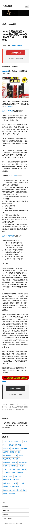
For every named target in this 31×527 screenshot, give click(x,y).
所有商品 (5, 506)
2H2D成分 (20, 408)
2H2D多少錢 (8, 408)
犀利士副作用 (7, 480)
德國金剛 (14, 462)
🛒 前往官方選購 (15, 389)
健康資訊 (12, 404)
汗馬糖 (14, 473)
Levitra (25, 441)
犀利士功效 (16, 480)
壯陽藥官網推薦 (7, 518)
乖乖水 (5, 445)
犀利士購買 (6, 483)
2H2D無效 (15, 409)
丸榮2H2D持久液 (7, 111)
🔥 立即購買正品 (15, 53)
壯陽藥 (15, 455)
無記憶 (5, 476)
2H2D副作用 (12, 406)
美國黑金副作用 (15, 486)
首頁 (3, 502)
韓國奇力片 (12, 493)
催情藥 (18, 452)
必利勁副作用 (13, 466)
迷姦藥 (25, 490)
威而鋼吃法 (16, 459)
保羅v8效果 (15, 448)
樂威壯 (24, 469)
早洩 (14, 469)
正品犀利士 (6, 473)
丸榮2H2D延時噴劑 (8, 236)
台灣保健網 (7, 6)
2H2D (4, 381)
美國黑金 (5, 486)
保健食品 (18, 445)
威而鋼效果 (6, 462)
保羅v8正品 (24, 448)
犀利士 (11, 476)
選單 (26, 6)
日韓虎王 (21, 466)
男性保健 (14, 483)
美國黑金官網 (7, 490)
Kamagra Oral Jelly (15, 441)
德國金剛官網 (23, 462)
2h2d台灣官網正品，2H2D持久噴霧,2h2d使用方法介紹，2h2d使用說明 (14, 36)
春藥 (18, 469)
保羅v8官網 (6, 448)
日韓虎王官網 (7, 469)
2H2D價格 (5, 406)
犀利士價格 (18, 476)
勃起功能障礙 (7, 455)
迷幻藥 (5, 493)
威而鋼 (21, 455)
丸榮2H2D (21, 409)
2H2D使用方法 (23, 404)
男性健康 (21, 483)
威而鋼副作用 (7, 459)
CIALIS (5, 441)
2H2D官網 (5, 71)
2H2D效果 (9, 409)
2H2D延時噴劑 (12, 176)
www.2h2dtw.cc (17, 45)
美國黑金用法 (17, 490)
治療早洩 (20, 473)
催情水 (12, 452)
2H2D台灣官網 (8, 106)
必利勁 (5, 466)
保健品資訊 (5, 510)
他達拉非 (11, 445)
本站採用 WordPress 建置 (15, 524)
